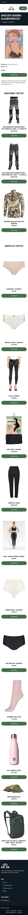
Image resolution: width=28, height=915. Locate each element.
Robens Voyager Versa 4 (14, 797)
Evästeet (19, 910)
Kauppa (23, 8)
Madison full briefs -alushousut (14, 342)
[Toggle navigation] (3, 8)
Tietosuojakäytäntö (11, 912)
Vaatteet (5, 22)
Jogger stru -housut (14, 503)
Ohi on (5, 882)
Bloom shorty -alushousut (14, 289)
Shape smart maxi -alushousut (14, 663)
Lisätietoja (14, 75)
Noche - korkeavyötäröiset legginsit (14, 556)
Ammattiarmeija (8, 885)
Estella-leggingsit (14, 396)
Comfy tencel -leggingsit (14, 449)
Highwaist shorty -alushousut (14, 610)
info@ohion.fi (4, 2)
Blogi (5, 891)
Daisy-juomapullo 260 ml (14, 770)
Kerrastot (11, 22)
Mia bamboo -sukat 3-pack (14, 717)
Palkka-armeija (7, 888)
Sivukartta (19, 912)
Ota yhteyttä (13, 910)
